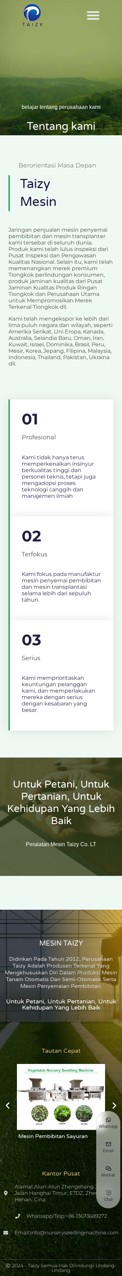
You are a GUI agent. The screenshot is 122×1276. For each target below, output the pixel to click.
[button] (93, 15)
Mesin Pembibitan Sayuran (52, 1136)
